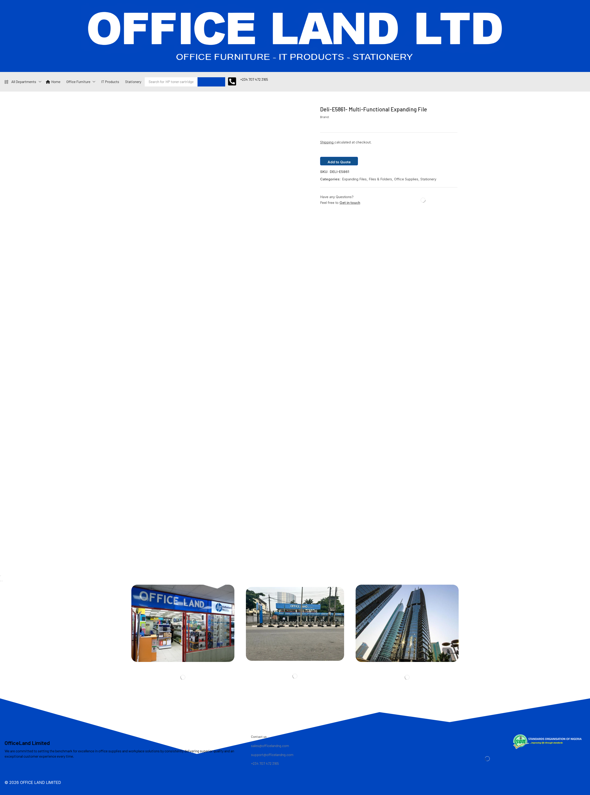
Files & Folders (380, 179)
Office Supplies (406, 179)
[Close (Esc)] (0, 575)
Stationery (428, 179)
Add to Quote (339, 162)
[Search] (211, 81)
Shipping (327, 142)
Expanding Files (354, 179)
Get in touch (349, 202)
